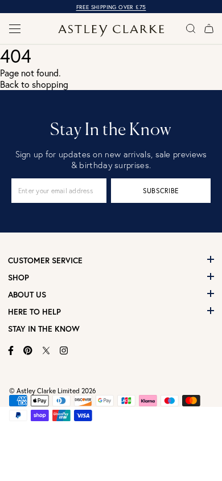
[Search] (191, 28)
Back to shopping (34, 84)
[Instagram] (64, 350)
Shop (18, 277)
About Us (27, 295)
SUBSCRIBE (161, 190)
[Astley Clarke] (111, 31)
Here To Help (34, 312)
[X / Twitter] (46, 350)
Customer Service (45, 260)
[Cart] (209, 28)
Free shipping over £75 (111, 7)
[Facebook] (11, 350)
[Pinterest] (27, 350)
